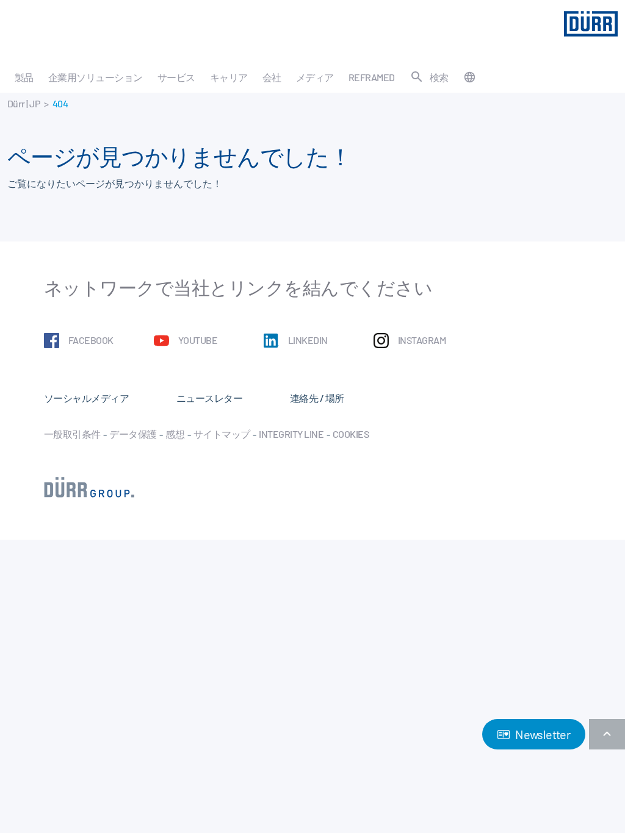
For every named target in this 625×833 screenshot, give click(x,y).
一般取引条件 (72, 434)
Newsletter (541, 734)
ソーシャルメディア (86, 398)
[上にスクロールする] (607, 734)
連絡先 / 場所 (317, 398)
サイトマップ (221, 434)
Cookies (351, 434)
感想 (174, 434)
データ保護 (132, 434)
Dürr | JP (23, 103)
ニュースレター (209, 398)
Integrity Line (291, 434)
